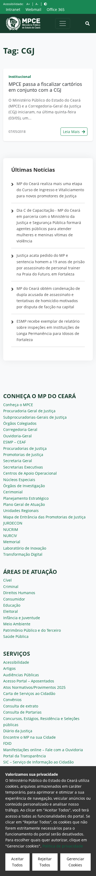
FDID (7, 743)
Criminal (10, 586)
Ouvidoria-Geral (17, 435)
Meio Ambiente (16, 623)
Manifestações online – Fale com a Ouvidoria (43, 749)
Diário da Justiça (17, 730)
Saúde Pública (16, 636)
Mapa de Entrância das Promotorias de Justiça (44, 516)
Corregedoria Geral (20, 429)
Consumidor (14, 599)
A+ (28, 4)
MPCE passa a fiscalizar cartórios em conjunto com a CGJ (45, 87)
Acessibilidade (16, 662)
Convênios (12, 699)
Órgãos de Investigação (24, 485)
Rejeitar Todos (45, 861)
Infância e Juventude (21, 617)
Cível (7, 580)
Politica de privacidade (62, 846)
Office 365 (56, 9)
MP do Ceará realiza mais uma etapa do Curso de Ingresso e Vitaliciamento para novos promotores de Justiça (50, 189)
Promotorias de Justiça (23, 454)
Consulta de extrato (20, 706)
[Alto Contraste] (45, 4)
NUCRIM (10, 529)
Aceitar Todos (17, 861)
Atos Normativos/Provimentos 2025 (34, 687)
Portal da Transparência (24, 755)
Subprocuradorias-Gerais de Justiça (35, 417)
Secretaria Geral (17, 460)
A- (36, 4)
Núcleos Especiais (19, 479)
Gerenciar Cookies (75, 861)
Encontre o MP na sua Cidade (29, 737)
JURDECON (12, 523)
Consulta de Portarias (22, 712)
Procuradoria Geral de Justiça (29, 410)
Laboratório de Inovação (24, 548)
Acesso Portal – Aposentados (28, 680)
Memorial (11, 541)
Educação (11, 605)
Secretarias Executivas (23, 467)
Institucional (20, 76)
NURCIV (10, 535)
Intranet (13, 9)
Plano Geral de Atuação (24, 504)
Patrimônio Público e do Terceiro (32, 630)
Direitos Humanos (19, 592)
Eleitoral (10, 611)
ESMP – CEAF (14, 442)
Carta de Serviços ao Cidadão (29, 693)
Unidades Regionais (21, 510)
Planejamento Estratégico (26, 498)
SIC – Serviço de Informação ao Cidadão (38, 762)
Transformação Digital (22, 554)
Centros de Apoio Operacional (30, 473)
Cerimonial (13, 491)
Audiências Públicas (21, 674)
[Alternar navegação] (62, 23)
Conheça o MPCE (18, 404)
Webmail (33, 9)
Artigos (9, 668)
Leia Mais (72, 131)
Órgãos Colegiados (20, 423)
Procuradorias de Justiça (25, 448)
